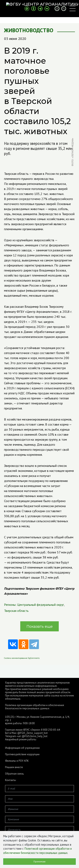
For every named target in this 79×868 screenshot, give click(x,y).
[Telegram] (34, 644)
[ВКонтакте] (13, 644)
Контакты (10, 780)
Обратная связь (14, 773)
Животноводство (28, 30)
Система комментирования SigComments (22, 658)
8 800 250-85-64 (50, 729)
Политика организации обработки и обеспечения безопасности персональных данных (34, 706)
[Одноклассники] (23, 644)
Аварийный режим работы (20, 739)
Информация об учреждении (22, 748)
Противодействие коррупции (22, 754)
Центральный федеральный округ (40, 605)
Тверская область (16, 611)
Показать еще (40, 626)
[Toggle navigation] (72, 8)
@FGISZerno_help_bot (34, 736)
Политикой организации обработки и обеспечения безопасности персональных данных (37, 851)
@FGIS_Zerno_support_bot (32, 733)
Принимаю (39, 861)
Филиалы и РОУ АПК (17, 760)
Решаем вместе (14, 767)
